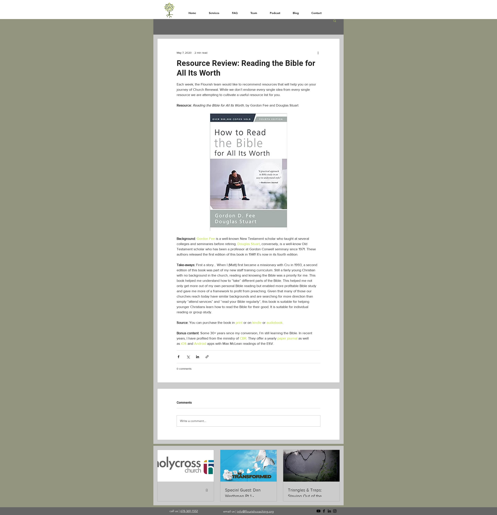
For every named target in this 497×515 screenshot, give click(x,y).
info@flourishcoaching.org (255, 511)
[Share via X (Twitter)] (188, 357)
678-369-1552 (189, 511)
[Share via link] (207, 357)
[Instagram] (335, 511)
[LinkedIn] (329, 511)
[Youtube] (318, 511)
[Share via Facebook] (178, 357)
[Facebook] (324, 511)
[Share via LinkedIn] (197, 357)
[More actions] (318, 52)
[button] (335, 20)
